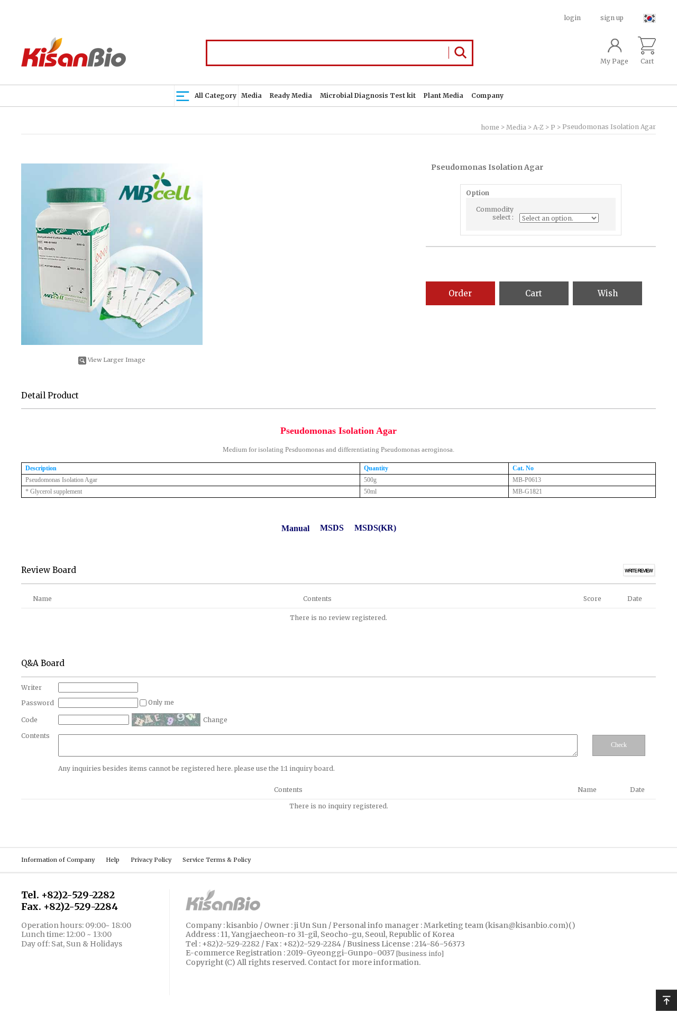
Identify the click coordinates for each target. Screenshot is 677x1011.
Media (251, 95)
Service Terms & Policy (216, 859)
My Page (614, 61)
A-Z (538, 127)
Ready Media (291, 95)
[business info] (420, 954)
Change (215, 720)
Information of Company (58, 859)
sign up (612, 18)
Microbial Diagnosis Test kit (368, 95)
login (572, 18)
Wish (608, 293)
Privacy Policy (151, 859)
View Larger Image (116, 359)
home (490, 127)
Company (487, 95)
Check (619, 745)
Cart (647, 61)
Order (460, 293)
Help (113, 859)
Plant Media (443, 95)
